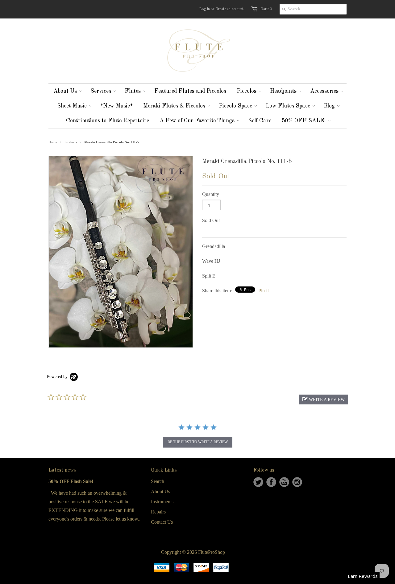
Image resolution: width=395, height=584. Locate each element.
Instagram (297, 482)
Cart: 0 (266, 9)
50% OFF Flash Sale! (70, 481)
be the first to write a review (198, 442)
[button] (323, 399)
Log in (204, 9)
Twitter (258, 482)
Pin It (263, 290)
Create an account (229, 9)
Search (157, 481)
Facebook (271, 482)
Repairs (158, 511)
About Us (160, 491)
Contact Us (162, 522)
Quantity (210, 194)
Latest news (62, 470)
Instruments (162, 501)
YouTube (284, 482)
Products (70, 142)
